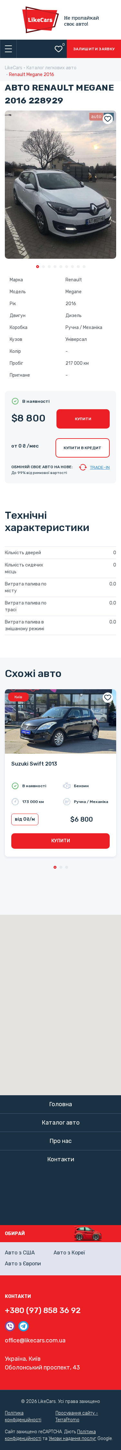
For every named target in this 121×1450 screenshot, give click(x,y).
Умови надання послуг (72, 1438)
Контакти (60, 1159)
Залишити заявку (94, 49)
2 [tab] (43, 266)
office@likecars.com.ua (35, 1340)
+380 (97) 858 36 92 (43, 1310)
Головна (60, 1104)
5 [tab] (60, 266)
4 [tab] (55, 266)
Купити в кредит (82, 448)
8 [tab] (78, 266)
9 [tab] (84, 266)
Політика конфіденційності (23, 1416)
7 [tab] (72, 266)
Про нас (60, 1141)
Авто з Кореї (69, 1253)
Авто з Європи (23, 1264)
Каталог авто (61, 1122)
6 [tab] (66, 266)
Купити (83, 419)
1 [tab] (37, 266)
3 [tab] (49, 266)
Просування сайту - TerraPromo (76, 1416)
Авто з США (20, 1253)
